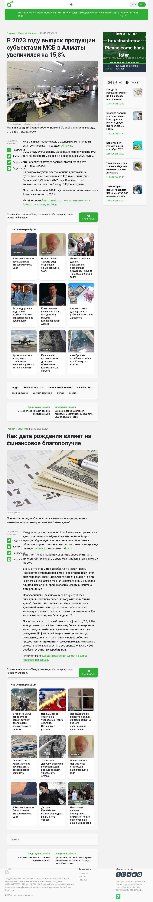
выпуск (60, 393)
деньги (15, 839)
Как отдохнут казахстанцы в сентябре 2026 (115, 146)
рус (142, 4)
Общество (86, 13)
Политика (23, 13)
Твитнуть (17, 156)
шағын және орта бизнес (60, 387)
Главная (11, 33)
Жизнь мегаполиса (101, 13)
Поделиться (19, 150)
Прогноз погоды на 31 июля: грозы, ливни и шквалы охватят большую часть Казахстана (73, 860)
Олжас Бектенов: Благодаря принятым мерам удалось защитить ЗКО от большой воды (74, 414)
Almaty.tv (66, 145)
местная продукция (42, 393)
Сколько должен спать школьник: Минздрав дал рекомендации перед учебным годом (116, 121)
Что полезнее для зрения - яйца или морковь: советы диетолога (116, 168)
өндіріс (15, 387)
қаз (134, 4)
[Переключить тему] (71, 4)
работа (72, 393)
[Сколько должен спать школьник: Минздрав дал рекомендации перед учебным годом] (137, 116)
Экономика (33, 13)
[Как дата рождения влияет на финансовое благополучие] (137, 92)
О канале (83, 873)
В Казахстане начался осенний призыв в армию (34, 412)
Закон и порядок (64, 13)
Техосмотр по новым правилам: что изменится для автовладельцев (117, 191)
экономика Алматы (33, 387)
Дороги (77, 13)
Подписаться (88, 219)
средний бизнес (20, 393)
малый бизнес (84, 387)
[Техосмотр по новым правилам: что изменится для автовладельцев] (137, 189)
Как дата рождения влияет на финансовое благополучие (116, 94)
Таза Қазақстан (48, 13)
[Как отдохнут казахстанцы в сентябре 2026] (137, 145)
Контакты (83, 876)
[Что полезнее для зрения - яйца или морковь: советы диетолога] (137, 166)
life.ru (68, 548)
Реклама (83, 880)
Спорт (114, 13)
